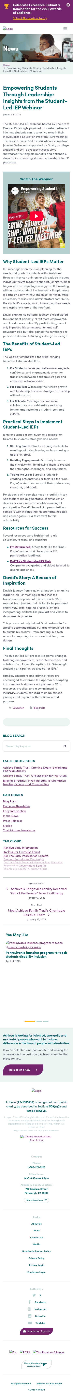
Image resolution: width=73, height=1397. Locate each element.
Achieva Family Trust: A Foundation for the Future (35, 775)
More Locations (35, 1199)
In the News (10, 816)
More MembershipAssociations (34, 1364)
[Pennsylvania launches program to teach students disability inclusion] (36, 976)
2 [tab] (39, 1021)
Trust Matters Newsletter (19, 830)
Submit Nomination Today (30, 18)
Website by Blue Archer (49, 1383)
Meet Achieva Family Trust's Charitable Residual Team (36, 912)
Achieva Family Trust (22, 851)
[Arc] (13, 1352)
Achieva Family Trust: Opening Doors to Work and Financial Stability (35, 769)
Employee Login (36, 1272)
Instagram (40, 1309)
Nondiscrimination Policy (36, 1251)
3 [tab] (46, 1021)
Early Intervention (14, 811)
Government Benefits (32, 865)
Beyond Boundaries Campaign (24, 859)
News (36, 1230)
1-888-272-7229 (36, 1167)
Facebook (40, 1302)
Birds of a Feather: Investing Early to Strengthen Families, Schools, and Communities (34, 782)
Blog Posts (39, 707)
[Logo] (17, 28)
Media (36, 1244)
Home (6, 64)
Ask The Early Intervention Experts (26, 855)
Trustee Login (36, 1265)
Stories (7, 825)
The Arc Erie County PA (17, 868)
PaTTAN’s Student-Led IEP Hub (30, 561)
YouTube (40, 1322)
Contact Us (36, 1237)
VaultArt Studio (39, 868)
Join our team (20, 1070)
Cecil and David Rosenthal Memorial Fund (27, 862)
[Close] (68, 5)
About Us (36, 1223)
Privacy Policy (37, 1258)
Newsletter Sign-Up (38, 1331)
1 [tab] (29, 1021)
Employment (11, 865)
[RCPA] (25, 1352)
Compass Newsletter (16, 806)
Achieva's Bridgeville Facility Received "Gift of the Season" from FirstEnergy (38, 890)
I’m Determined (20, 547)
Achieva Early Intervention (21, 847)
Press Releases (12, 821)
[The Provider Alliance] (48, 1352)
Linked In (40, 1316)
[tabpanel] (33, 11)
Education (18, 707)
